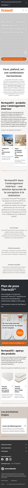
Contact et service (6, 444)
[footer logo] (14, 468)
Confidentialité (14, 480)
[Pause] (25, 52)
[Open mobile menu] (26, 10)
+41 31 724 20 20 (15, 463)
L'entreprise (4, 451)
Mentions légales (4, 480)
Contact (2, 484)
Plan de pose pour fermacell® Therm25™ (17, 484)
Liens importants (6, 448)
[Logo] (7, 10)
